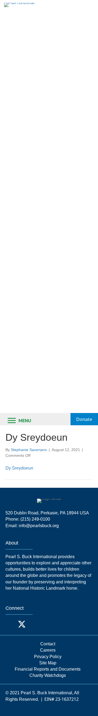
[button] (10, 624)
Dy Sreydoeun (19, 468)
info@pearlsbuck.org (39, 525)
